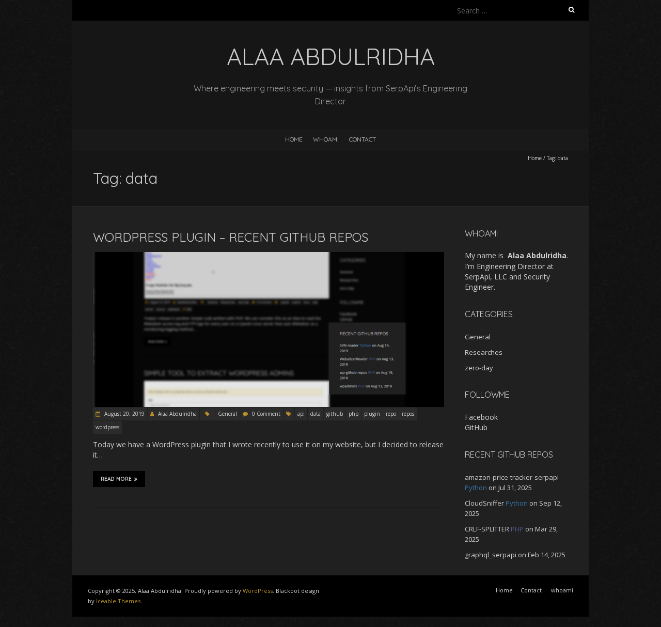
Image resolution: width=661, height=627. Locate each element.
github (334, 413)
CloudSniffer (484, 503)
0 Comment (266, 413)
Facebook (481, 417)
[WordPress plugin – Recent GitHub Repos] (268, 257)
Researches (483, 352)
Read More (116, 479)
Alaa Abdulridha (177, 413)
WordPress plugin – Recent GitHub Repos (230, 237)
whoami (326, 139)
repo (391, 413)
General (227, 413)
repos (408, 413)
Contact (362, 139)
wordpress (107, 427)
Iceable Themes (118, 601)
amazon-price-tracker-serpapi (512, 477)
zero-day (479, 367)
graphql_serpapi (490, 554)
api (301, 413)
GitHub (476, 427)
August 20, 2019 (124, 413)
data (315, 413)
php (353, 413)
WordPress (258, 590)
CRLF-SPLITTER (487, 529)
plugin (372, 413)
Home (294, 139)
